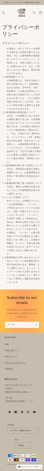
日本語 (20, 445)
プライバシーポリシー (15, 363)
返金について (11, 357)
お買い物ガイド (12, 350)
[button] (3, 13)
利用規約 (9, 369)
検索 (7, 344)
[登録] (36, 325)
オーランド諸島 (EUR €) (20, 431)
